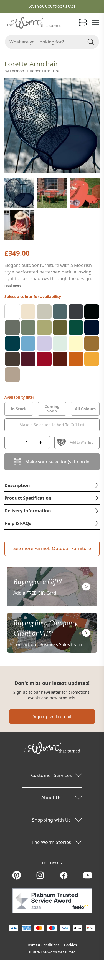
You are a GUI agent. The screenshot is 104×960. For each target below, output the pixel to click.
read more (12, 285)
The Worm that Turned (58, 952)
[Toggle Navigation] (95, 23)
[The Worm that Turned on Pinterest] (16, 875)
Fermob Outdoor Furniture (34, 70)
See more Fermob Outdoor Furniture (52, 548)
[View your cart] (82, 23)
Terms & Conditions (43, 945)
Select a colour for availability (32, 296)
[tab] (19, 408)
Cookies (70, 945)
